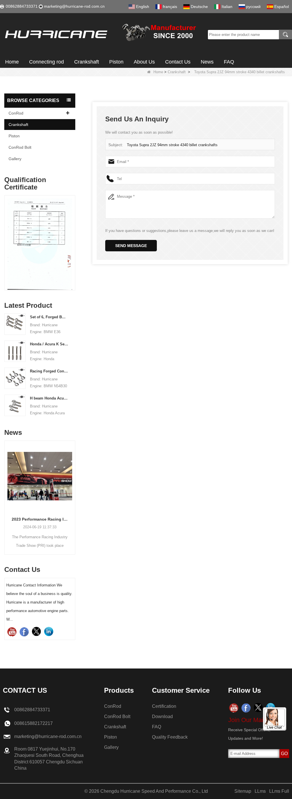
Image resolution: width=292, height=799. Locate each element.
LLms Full (279, 791)
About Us (144, 62)
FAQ (229, 62)
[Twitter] (36, 632)
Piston (116, 62)
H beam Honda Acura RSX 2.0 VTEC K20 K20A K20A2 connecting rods (49, 398)
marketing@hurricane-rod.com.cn (74, 6)
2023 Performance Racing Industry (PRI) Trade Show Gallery (40, 519)
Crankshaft (86, 62)
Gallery (15, 158)
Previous (6, 237)
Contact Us (177, 62)
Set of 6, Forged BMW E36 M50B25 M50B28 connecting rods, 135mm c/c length (49, 317)
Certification (164, 706)
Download (162, 716)
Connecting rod (46, 62)
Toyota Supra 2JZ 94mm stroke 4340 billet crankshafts (172, 145)
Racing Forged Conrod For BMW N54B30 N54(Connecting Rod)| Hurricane (49, 371)
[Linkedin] (49, 632)
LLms (260, 791)
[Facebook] (24, 632)
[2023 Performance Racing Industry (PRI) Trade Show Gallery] (39, 476)
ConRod (16, 113)
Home (12, 62)
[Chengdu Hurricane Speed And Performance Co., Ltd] (102, 34)
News (207, 62)
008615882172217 (33, 723)
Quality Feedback (170, 737)
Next (73, 237)
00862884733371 (22, 6)
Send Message (131, 245)
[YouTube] (12, 632)
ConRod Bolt (20, 147)
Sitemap (242, 791)
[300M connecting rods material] (39, 244)
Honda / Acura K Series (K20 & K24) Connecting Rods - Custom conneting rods (49, 344)
